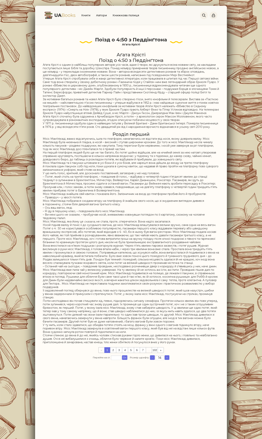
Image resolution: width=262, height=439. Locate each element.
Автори (101, 15)
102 (154, 350)
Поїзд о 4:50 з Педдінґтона (131, 40)
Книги (85, 15)
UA (65, 15)
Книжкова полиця (126, 15)
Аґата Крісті (131, 44)
